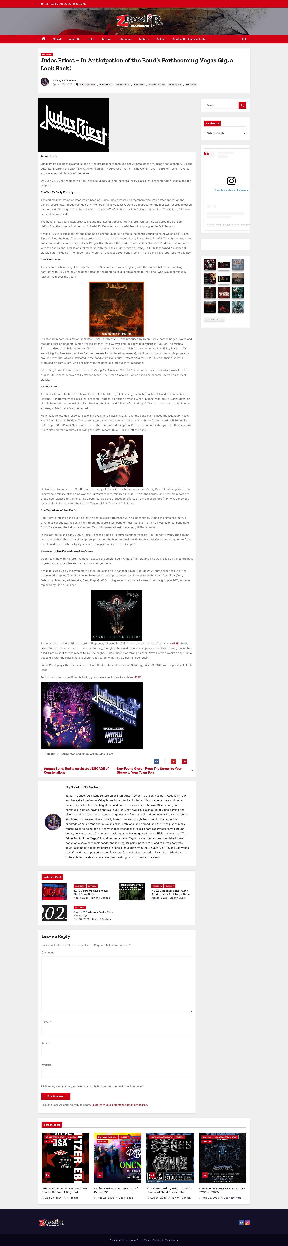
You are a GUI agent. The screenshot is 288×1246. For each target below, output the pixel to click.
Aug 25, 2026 (106, 1197)
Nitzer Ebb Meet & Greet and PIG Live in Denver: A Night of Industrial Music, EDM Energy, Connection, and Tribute (64, 1194)
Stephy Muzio (177, 897)
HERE (175, 643)
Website (47, 1064)
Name (46, 1022)
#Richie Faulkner (157, 84)
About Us (74, 39)
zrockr (233, 224)
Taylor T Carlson (66, 80)
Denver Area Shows (55, 1137)
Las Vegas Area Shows (161, 1137)
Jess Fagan (125, 1197)
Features (144, 39)
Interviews (125, 39)
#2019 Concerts (87, 84)
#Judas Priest (122, 84)
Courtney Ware (232, 1197)
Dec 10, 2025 (82, 919)
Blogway (157, 1240)
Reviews (107, 39)
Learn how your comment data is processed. (120, 1104)
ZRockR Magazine (216, 224)
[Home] (43, 39)
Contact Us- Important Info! (189, 39)
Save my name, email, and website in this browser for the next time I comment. (94, 1086)
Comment (49, 952)
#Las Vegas (139, 84)
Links (91, 39)
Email (46, 1043)
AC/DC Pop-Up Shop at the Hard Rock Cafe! (91, 892)
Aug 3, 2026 (81, 897)
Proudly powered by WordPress (126, 1240)
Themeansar (171, 1240)
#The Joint (191, 84)
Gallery (161, 39)
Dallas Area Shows (107, 1137)
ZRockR (57, 39)
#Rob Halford (175, 84)
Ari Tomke (72, 1197)
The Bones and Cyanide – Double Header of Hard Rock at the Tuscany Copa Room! (169, 1192)
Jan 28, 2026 (160, 897)
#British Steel (106, 84)
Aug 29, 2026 (54, 1197)
